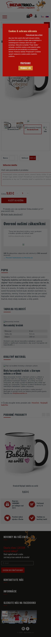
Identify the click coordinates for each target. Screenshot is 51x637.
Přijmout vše (25, 68)
